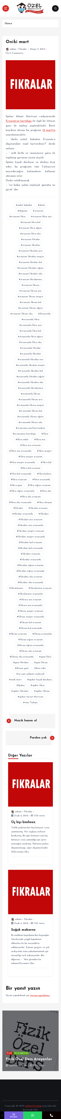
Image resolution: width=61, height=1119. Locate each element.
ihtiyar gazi (23, 668)
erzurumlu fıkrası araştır (31, 405)
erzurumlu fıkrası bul (31, 411)
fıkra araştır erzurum (31, 457)
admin (13, 49)
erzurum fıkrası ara (31, 291)
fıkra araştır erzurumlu (23, 462)
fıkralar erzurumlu (23, 514)
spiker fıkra (38, 685)
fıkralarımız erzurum (41, 588)
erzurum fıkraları (31, 245)
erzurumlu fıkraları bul (31, 371)
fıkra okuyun (45, 502)
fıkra (45, 434)
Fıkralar (22, 49)
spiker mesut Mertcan (31, 697)
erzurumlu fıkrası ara (31, 399)
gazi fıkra (46, 657)
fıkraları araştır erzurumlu (31, 537)
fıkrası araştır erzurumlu (31, 617)
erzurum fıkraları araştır (31, 256)
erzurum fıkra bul (31, 222)
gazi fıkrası (42, 662)
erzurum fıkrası (31, 285)
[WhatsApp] (32, 1115)
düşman (23, 211)
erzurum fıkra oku (31, 234)
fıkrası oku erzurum (31, 651)
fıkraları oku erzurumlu (31, 582)
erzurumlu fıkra (31, 319)
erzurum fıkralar (31, 239)
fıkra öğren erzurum (40, 485)
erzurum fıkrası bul (31, 302)
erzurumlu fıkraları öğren (31, 376)
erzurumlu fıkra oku (31, 342)
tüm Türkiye (31, 702)
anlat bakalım (25, 205)
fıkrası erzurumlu (43, 634)
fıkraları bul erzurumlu (31, 548)
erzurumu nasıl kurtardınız (31, 428)
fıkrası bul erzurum (31, 622)
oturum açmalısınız (40, 995)
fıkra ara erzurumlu (21, 451)
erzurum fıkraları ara (31, 251)
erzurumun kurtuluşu (25, 434)
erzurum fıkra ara (42, 216)
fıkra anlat (23, 439)
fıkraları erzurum (31, 554)
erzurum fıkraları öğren (31, 268)
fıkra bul (47, 462)
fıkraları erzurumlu (31, 559)
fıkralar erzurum (38, 508)
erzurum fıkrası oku (22, 314)
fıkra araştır (45, 451)
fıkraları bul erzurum (31, 542)
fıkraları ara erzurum (31, 519)
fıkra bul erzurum (31, 468)
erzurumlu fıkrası (31, 394)
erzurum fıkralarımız (31, 279)
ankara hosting (33, 1106)
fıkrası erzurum (19, 634)
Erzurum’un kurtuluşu (19, 121)
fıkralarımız (17, 588)
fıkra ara (40, 439)
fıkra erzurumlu (42, 479)
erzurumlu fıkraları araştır (31, 365)
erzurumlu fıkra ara (31, 325)
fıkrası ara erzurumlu (31, 605)
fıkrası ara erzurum (31, 599)
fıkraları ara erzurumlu (31, 525)
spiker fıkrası (43, 691)
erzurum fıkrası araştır (31, 296)
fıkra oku (46, 491)
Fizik (9, 1053)
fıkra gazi (17, 485)
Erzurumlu (45, 314)
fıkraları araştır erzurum (31, 531)
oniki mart (16, 679)
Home (8, 23)
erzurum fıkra (18, 216)
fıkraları (44, 514)
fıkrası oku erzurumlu (22, 657)
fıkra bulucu (45, 474)
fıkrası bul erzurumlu (31, 628)
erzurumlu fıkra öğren (31, 336)
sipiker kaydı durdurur (40, 679)
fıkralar (19, 508)
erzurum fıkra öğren (31, 228)
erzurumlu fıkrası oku (31, 422)
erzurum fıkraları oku (31, 274)
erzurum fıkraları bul (31, 262)
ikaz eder (41, 668)
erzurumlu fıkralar (31, 348)
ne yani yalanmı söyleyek (31, 674)
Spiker (21, 685)
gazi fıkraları (21, 662)
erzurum (39, 211)
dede (42, 205)
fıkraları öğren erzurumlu (31, 571)
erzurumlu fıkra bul (31, 331)
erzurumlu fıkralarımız (31, 388)
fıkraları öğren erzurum (31, 565)
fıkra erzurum (19, 479)
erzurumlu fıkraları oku (31, 382)
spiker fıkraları (20, 691)
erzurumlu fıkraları (31, 354)
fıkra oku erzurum (31, 497)
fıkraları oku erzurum (31, 577)
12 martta (49, 130)
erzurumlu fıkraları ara (31, 359)
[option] (30, 1041)
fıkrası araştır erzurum (31, 611)
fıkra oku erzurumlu (21, 502)
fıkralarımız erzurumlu (31, 594)
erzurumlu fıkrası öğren (31, 416)
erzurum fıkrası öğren (31, 308)
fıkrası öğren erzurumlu (31, 645)
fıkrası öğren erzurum (31, 639)
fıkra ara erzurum (31, 445)
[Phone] (51, 1115)
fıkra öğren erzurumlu (22, 491)
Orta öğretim (21, 1053)
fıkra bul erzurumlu (21, 474)
